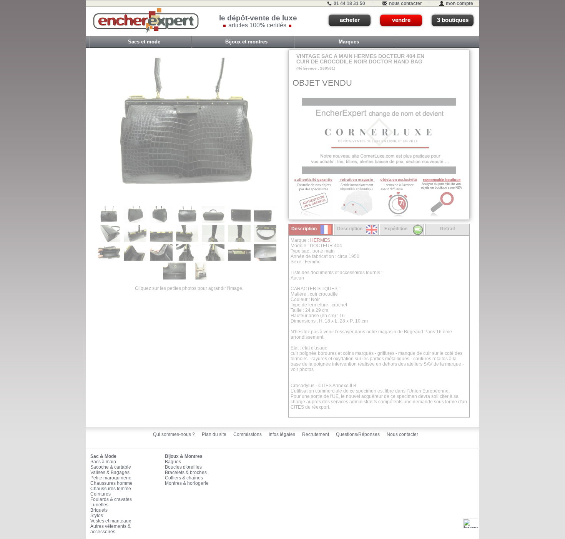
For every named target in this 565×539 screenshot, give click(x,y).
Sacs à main (103, 461)
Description (304, 228)
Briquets (99, 510)
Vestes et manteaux (110, 521)
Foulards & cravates (111, 499)
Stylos (96, 515)
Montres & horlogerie (187, 483)
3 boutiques (453, 20)
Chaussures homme (111, 483)
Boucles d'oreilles (183, 467)
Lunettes (99, 504)
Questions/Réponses (358, 434)
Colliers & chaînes (184, 478)
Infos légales (282, 434)
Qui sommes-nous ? (174, 434)
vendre (401, 20)
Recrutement (315, 434)
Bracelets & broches (186, 472)
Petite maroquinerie (110, 478)
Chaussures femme (110, 488)
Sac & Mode (103, 456)
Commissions (247, 434)
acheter (350, 20)
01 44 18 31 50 (349, 3)
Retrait (447, 228)
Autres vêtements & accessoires (110, 529)
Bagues (173, 461)
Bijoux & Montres (184, 456)
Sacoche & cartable (110, 467)
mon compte (459, 3)
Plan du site (214, 434)
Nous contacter (402, 434)
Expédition (395, 228)
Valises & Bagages (110, 472)
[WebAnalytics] (470, 523)
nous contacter (405, 3)
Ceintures (100, 494)
